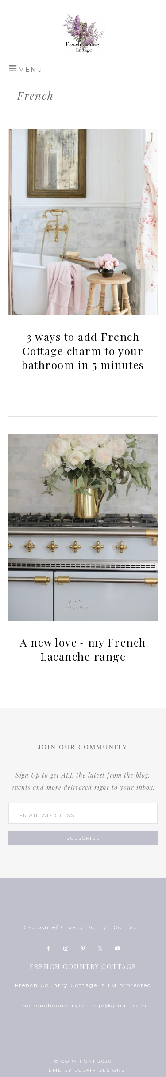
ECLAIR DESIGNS (99, 1070)
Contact (126, 927)
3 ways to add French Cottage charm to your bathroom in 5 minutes (83, 350)
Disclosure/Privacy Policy (64, 927)
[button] (25, 68)
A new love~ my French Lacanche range (83, 649)
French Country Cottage (83, 33)
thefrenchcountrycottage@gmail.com (83, 1005)
